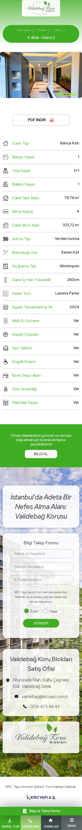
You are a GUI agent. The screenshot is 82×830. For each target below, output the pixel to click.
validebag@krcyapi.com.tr (45, 696)
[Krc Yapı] (41, 797)
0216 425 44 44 (44, 706)
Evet (34, 611)
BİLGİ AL (41, 454)
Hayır (53, 611)
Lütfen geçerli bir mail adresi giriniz (31, 586)
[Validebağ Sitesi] (41, 7)
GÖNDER (41, 623)
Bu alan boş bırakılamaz (23, 560)
